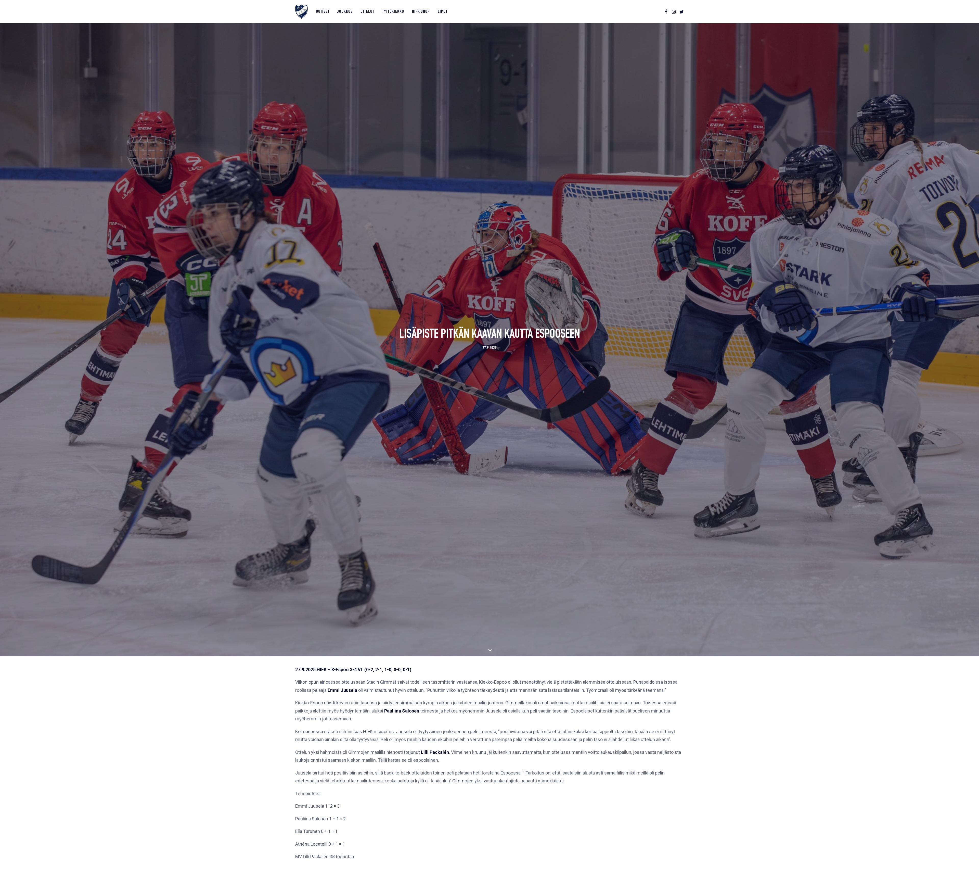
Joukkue (344, 11)
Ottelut (367, 11)
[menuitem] (322, 11)
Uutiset (322, 11)
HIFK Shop (421, 11)
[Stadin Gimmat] (301, 12)
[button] (666, 11)
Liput (442, 11)
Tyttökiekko (393, 11)
